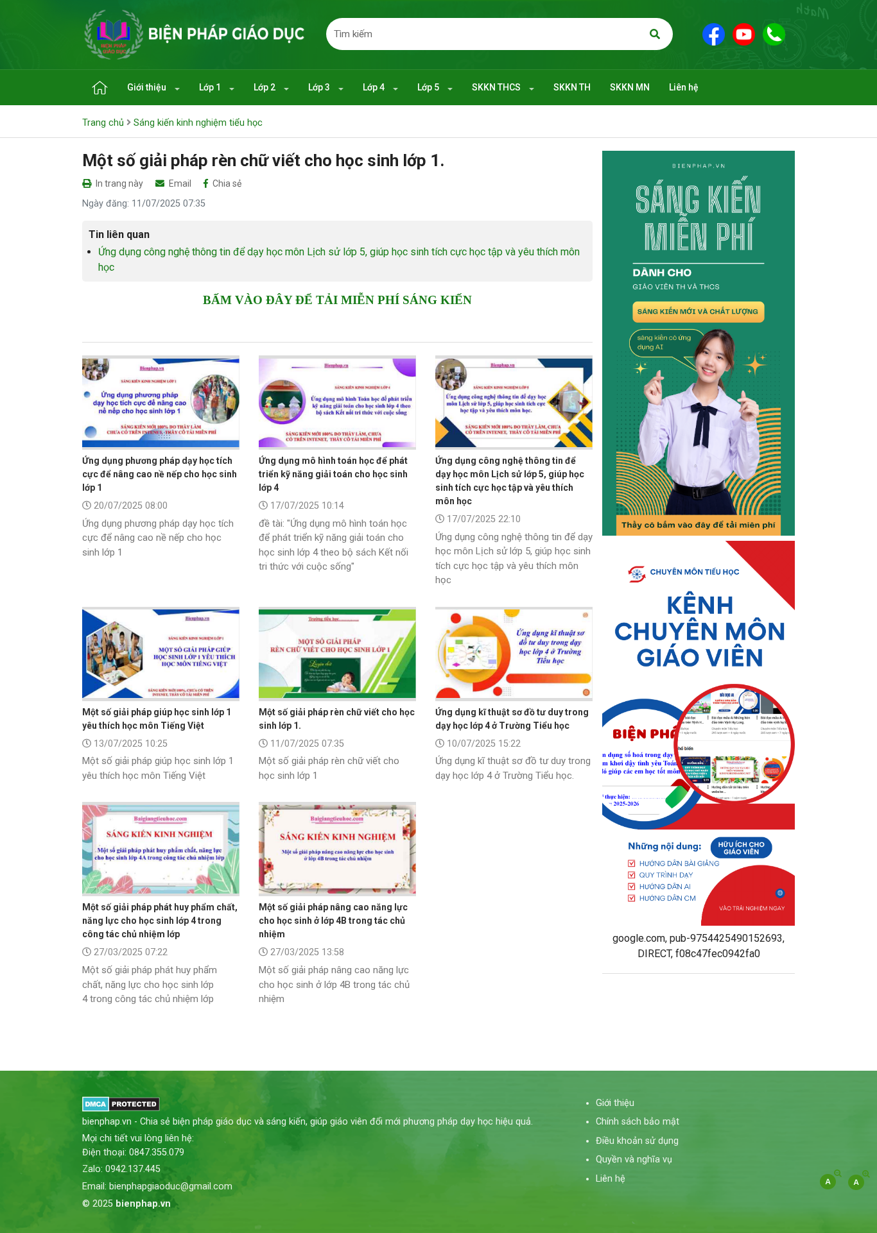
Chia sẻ (226, 183)
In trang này (118, 183)
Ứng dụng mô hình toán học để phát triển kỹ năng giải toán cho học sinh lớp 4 (333, 474)
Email (179, 183)
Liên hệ (684, 87)
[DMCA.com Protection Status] (121, 1103)
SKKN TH (572, 87)
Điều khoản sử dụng (637, 1140)
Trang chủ (103, 122)
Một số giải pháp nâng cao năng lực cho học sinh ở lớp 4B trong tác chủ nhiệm (333, 920)
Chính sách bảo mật (637, 1121)
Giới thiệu (147, 87)
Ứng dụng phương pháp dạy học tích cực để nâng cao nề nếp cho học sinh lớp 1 (159, 474)
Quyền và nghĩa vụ (634, 1159)
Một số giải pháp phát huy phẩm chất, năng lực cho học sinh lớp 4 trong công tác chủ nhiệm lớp (160, 920)
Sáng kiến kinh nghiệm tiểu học (198, 122)
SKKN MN (630, 87)
